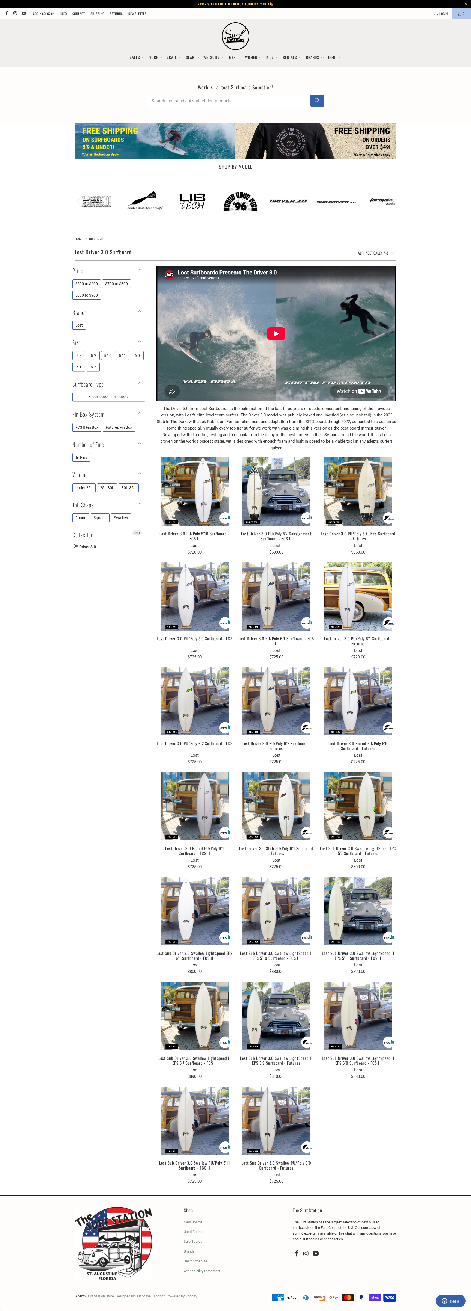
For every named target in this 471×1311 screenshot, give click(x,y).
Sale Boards (193, 1241)
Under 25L (84, 488)
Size (76, 342)
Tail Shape (83, 505)
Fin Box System (88, 414)
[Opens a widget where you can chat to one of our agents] (451, 1301)
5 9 (93, 355)
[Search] (317, 101)
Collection (82, 535)
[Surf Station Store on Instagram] (15, 13)
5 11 (122, 355)
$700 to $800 (116, 284)
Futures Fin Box (119, 427)
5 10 (107, 355)
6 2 (93, 367)
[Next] (392, 201)
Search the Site (195, 1261)
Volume (80, 474)
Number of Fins (88, 444)
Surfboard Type (88, 384)
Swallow (121, 518)
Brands (79, 312)
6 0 (137, 355)
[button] (138, 57)
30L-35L (129, 488)
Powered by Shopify (182, 1296)
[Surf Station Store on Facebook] (6, 13)
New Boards (193, 1222)
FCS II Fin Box (86, 427)
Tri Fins (81, 457)
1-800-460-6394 (42, 13)
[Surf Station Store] (235, 36)
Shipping (97, 13)
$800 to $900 (86, 295)
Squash (100, 518)
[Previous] (78, 201)
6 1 (78, 367)
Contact (78, 13)
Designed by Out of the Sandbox (140, 1296)
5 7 (78, 355)
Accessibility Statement (202, 1271)
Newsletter (137, 13)
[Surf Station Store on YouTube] (23, 13)
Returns (116, 13)
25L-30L (107, 488)
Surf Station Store (100, 1296)
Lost (79, 325)
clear (137, 533)
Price (77, 270)
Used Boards (193, 1232)
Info (63, 13)
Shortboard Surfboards (108, 397)
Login (443, 13)
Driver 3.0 (87, 546)
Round (80, 518)
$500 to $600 (86, 284)
